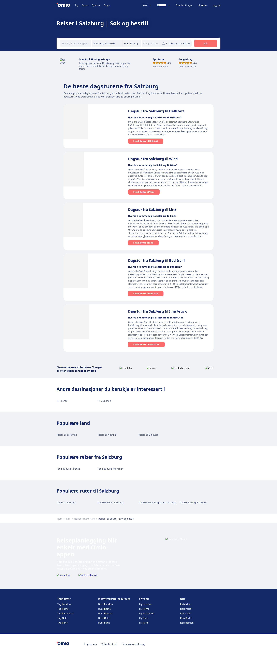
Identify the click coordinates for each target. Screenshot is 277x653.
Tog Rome (63, 608)
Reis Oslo (185, 613)
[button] (132, 43)
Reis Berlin (186, 618)
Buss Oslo (104, 618)
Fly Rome (144, 608)
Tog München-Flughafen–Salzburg (157, 502)
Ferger (107, 5)
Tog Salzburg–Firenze (68, 468)
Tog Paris (62, 622)
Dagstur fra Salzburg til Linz (152, 209)
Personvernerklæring (133, 644)
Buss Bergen (105, 613)
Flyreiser (96, 5)
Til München (104, 400)
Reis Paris (185, 608)
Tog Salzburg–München (110, 468)
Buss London (105, 604)
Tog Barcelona (65, 613)
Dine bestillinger (184, 5)
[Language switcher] (163, 5)
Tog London (64, 604)
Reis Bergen (187, 622)
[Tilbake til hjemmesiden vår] (66, 5)
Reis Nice (185, 604)
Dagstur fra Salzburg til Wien (153, 158)
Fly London (145, 604)
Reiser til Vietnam (107, 434)
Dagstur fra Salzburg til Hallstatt (156, 111)
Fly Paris (144, 622)
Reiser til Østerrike (67, 434)
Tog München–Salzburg (110, 502)
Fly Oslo (143, 618)
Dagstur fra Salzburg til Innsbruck (157, 311)
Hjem (59, 518)
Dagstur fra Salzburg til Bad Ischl (156, 260)
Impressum (90, 644)
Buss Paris (104, 622)
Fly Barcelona (146, 613)
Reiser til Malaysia (148, 434)
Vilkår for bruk (109, 644)
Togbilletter (64, 598)
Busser (85, 5)
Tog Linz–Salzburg (66, 502)
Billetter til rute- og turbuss (114, 598)
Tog (76, 5)
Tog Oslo (62, 618)
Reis (68, 518)
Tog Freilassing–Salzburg (193, 502)
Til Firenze (62, 400)
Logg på (216, 5)
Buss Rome (104, 608)
